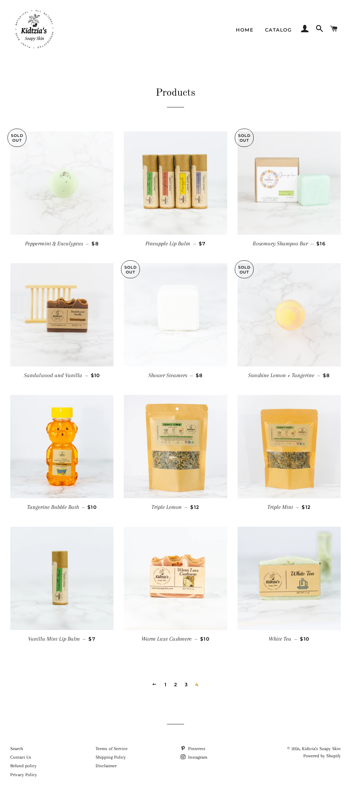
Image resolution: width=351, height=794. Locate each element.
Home (244, 30)
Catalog (278, 30)
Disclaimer (106, 765)
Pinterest (196, 748)
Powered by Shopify (322, 755)
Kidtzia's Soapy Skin (321, 748)
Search (16, 748)
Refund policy (23, 765)
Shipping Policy (111, 757)
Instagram (197, 757)
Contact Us (20, 757)
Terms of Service (112, 748)
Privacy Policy (23, 774)
